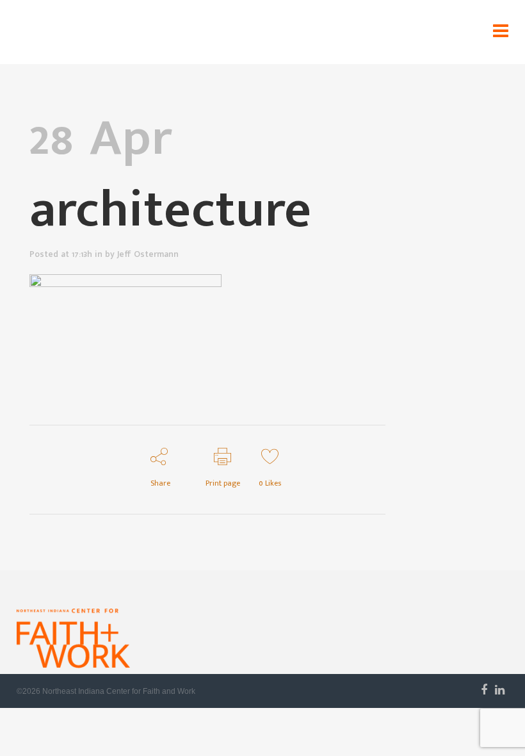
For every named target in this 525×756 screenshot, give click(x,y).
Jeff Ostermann (148, 254)
